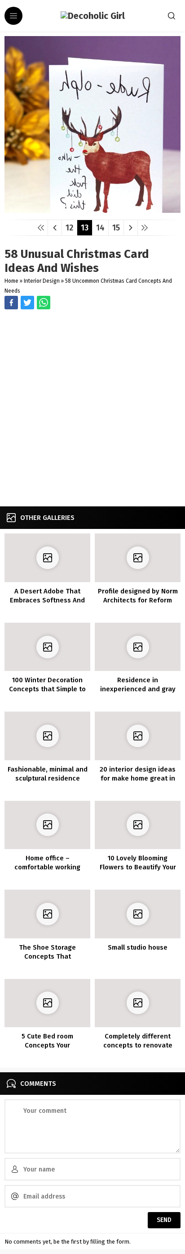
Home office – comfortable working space (47, 867)
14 (100, 228)
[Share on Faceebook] (27, 302)
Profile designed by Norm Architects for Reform (138, 595)
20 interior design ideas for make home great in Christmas (138, 778)
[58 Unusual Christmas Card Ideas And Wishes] (92, 209)
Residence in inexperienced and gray (138, 684)
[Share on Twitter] (43, 302)
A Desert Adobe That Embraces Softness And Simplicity (47, 600)
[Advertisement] (92, 409)
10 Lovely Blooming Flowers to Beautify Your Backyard (138, 867)
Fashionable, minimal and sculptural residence (48, 773)
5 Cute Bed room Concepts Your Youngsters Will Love (47, 1045)
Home (11, 281)
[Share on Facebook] (11, 302)
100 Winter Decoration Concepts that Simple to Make (47, 689)
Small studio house (137, 947)
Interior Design (42, 281)
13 (84, 228)
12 (69, 228)
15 (116, 228)
